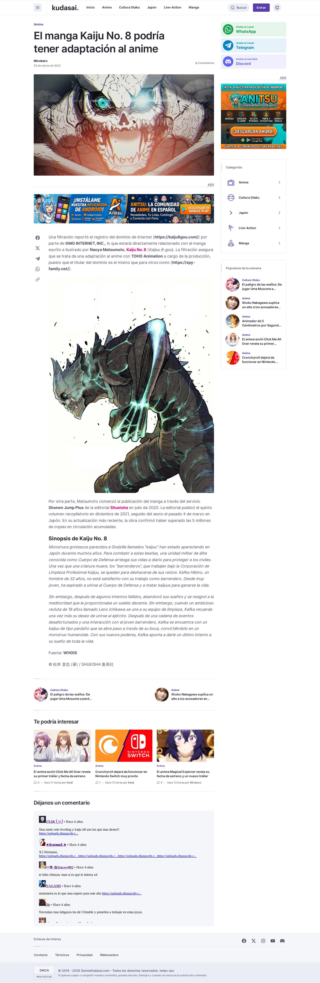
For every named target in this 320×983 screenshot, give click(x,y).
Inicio (90, 7)
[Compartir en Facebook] (38, 238)
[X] (254, 941)
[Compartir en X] (38, 248)
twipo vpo (167, 970)
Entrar (261, 7)
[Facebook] (244, 941)
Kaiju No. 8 (136, 249)
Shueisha (119, 507)
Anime (107, 7)
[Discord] (282, 941)
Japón (152, 7)
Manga (194, 7)
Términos (62, 955)
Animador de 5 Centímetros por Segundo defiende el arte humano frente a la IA (261, 327)
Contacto (41, 955)
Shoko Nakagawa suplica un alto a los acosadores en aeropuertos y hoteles (192, 698)
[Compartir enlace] (38, 279)
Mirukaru (40, 61)
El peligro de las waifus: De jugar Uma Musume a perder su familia (71, 698)
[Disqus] (124, 868)
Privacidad (85, 955)
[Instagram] (263, 941)
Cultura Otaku (129, 7)
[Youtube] (273, 941)
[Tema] (277, 7)
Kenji (70, 782)
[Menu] (38, 8)
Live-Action (172, 7)
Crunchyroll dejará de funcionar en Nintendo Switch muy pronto (121, 774)
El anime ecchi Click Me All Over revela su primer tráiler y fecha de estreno (62, 774)
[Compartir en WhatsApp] (38, 269)
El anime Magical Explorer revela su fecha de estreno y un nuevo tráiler (183, 774)
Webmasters (109, 955)
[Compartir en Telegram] (38, 259)
